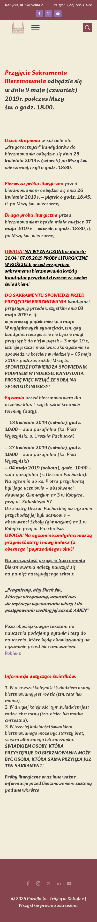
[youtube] (58, 13)
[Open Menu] (35, 28)
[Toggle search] (87, 27)
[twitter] (48, 883)
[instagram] (48, 13)
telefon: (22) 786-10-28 (73, 5)
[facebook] (39, 13)
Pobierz (13, 654)
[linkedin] (59, 883)
